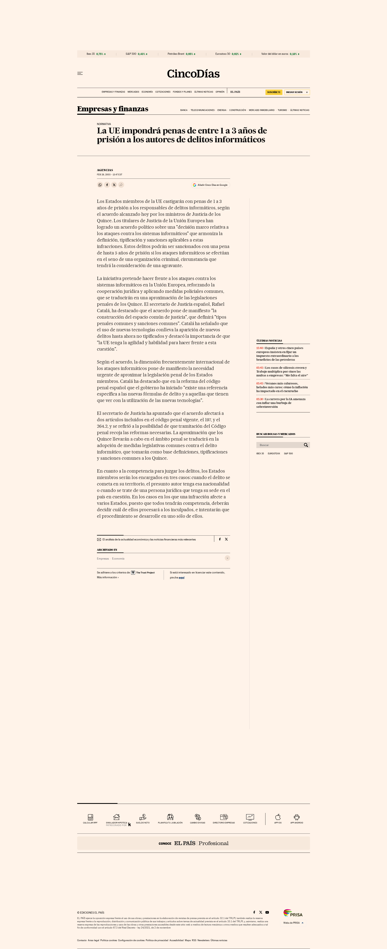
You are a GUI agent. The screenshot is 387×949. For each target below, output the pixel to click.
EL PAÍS (233, 90)
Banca (184, 110)
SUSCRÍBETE (274, 92)
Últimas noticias (203, 92)
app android (296, 823)
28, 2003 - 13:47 (109, 174)
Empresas (103, 558)
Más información (107, 577)
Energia (221, 110)
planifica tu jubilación (170, 823)
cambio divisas (197, 823)
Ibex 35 (91, 54)
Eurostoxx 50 (222, 54)
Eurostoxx (274, 453)
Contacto (82, 940)
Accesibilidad (177, 940)
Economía (147, 92)
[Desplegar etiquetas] (227, 558)
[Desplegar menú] (80, 73)
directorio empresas (224, 823)
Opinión (220, 92)
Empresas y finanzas (113, 92)
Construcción (237, 110)
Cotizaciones (162, 92)
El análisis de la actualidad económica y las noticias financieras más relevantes (149, 539)
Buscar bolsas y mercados (275, 434)
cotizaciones (250, 823)
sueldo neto (143, 823)
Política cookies (108, 940)
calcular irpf (90, 823)
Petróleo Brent (176, 54)
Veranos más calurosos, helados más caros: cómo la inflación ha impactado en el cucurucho (282, 387)
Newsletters (203, 940)
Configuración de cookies (131, 940)
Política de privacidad (157, 940)
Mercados (133, 92)
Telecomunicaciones (202, 110)
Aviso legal (93, 940)
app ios (278, 823)
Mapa (188, 940)
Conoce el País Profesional (193, 843)
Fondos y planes (182, 92)
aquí (181, 577)
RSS (194, 940)
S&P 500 (131, 54)
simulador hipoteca (116, 823)
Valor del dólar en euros (274, 54)
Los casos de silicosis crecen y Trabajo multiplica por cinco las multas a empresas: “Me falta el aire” (282, 371)
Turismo (282, 110)
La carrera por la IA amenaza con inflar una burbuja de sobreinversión (281, 403)
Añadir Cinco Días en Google (212, 185)
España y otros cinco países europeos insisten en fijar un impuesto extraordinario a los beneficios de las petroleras (279, 353)
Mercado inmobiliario (262, 110)
